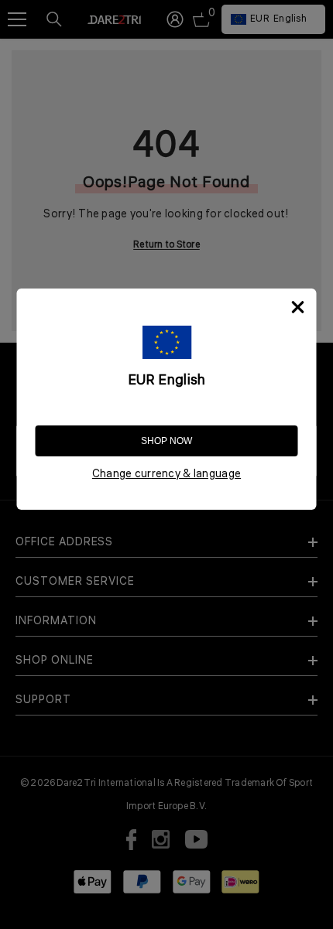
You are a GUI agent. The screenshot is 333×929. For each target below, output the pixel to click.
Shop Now (166, 440)
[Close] (298, 307)
